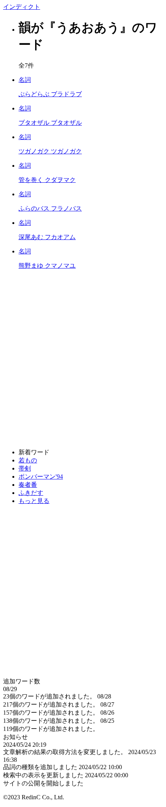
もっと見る (34, 501)
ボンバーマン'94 (41, 476)
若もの (28, 460)
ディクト (21, 6)
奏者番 (28, 484)
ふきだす (31, 492)
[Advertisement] (83, 359)
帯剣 (25, 468)
